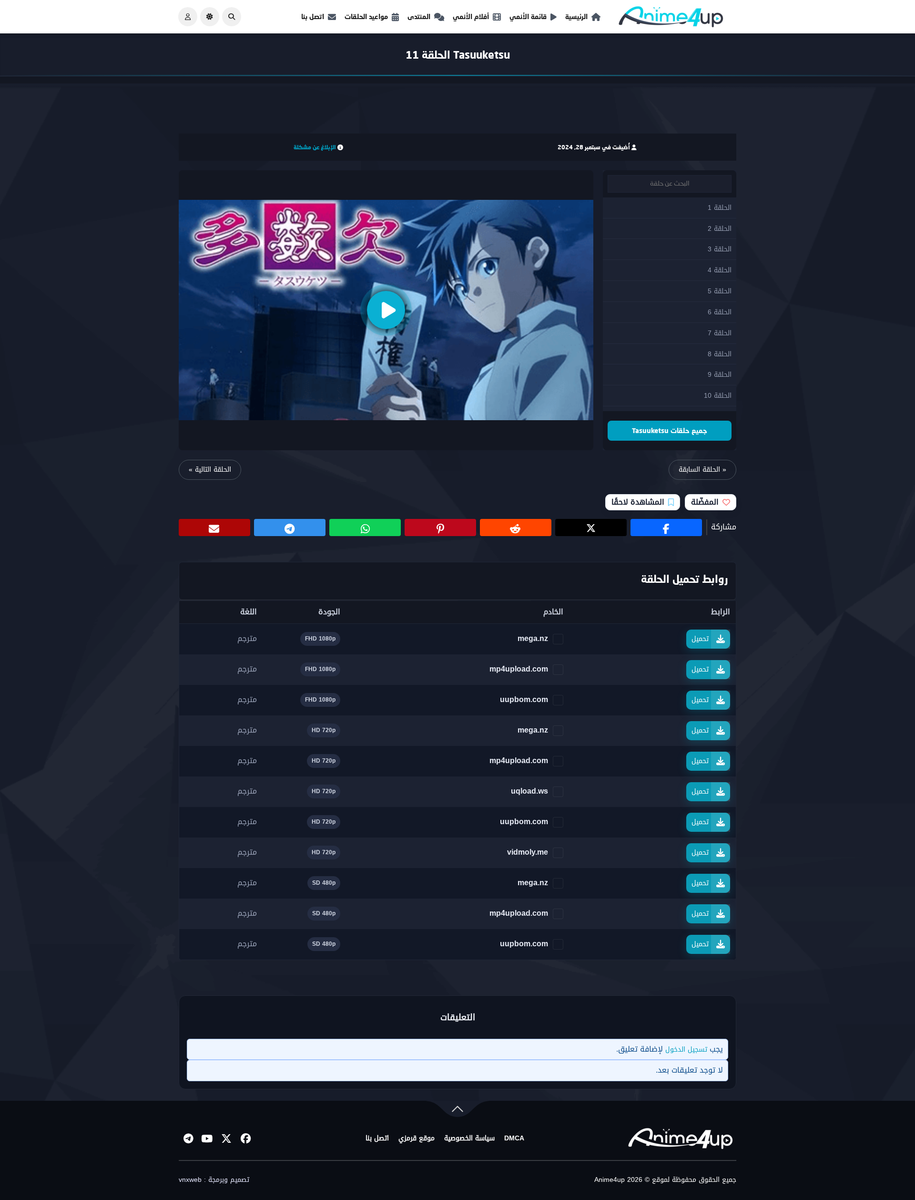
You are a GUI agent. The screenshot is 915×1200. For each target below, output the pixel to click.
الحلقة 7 (720, 333)
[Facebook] (245, 1138)
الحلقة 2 (720, 228)
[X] (226, 1138)
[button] (231, 16)
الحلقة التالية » (210, 469)
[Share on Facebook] (666, 527)
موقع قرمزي (416, 1138)
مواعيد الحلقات (366, 16)
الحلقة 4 (720, 270)
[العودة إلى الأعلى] (457, 1111)
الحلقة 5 (720, 291)
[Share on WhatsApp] (365, 527)
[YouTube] (207, 1138)
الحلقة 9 (720, 374)
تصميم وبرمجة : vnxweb (214, 1180)
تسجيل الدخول (686, 1049)
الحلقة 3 (720, 249)
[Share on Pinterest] (440, 527)
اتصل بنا (312, 16)
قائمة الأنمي (528, 16)
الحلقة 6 (720, 312)
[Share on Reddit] (515, 527)
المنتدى (418, 16)
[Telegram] (188, 1138)
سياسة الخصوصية (469, 1138)
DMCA (514, 1138)
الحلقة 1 (720, 207)
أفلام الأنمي (471, 16)
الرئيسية (576, 16)
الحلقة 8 (720, 354)
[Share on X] (591, 527)
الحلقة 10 (718, 395)
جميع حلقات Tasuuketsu (669, 430)
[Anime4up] (671, 18)
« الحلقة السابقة (702, 469)
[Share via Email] (214, 527)
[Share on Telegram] (289, 527)
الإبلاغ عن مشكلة (315, 147)
